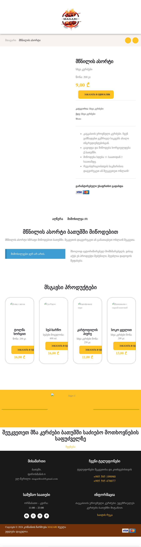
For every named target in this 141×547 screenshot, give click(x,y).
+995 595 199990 (105, 476)
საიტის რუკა (105, 515)
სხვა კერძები (96, 108)
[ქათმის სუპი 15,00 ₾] (128, 40)
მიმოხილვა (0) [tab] (77, 219)
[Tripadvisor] (39, 515)
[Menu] (6, 4)
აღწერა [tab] (57, 219)
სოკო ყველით (121, 330)
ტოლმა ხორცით (20, 332)
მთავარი (10, 40)
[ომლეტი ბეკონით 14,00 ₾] (135, 40)
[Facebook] (26, 515)
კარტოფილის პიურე (87, 332)
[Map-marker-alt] (46, 515)
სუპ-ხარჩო (53, 330)
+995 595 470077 (105, 481)
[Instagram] (33, 515)
